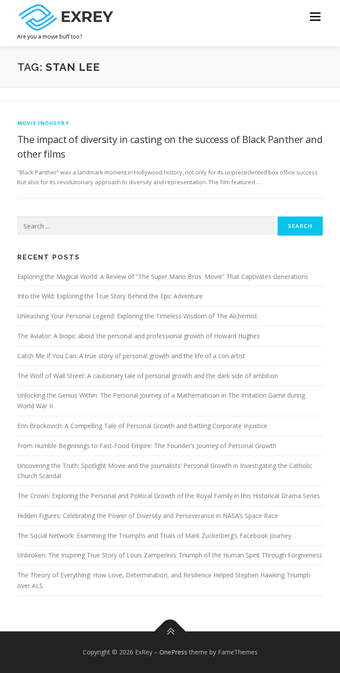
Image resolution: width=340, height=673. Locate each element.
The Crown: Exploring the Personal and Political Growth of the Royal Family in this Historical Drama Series (168, 495)
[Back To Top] (170, 631)
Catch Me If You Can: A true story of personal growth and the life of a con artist (131, 356)
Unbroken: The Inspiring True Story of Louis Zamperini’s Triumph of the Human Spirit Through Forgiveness (169, 555)
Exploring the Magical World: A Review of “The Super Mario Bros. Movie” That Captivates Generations (162, 276)
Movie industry (43, 123)
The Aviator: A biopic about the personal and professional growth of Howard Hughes (138, 336)
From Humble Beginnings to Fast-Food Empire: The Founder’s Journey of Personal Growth (146, 445)
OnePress (173, 652)
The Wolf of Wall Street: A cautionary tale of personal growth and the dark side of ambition (147, 375)
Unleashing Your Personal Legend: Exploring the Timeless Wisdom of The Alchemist (137, 316)
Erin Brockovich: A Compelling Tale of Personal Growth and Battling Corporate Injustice (142, 426)
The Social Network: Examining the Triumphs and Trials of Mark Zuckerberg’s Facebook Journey (154, 535)
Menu (315, 16)
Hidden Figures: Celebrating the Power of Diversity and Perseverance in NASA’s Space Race (147, 515)
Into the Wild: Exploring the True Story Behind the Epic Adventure (110, 296)
